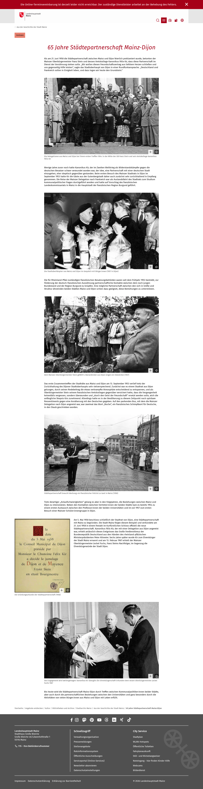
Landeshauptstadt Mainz (153, 781)
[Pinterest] (91, 720)
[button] (20, 35)
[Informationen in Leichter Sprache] (170, 20)
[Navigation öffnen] (164, 20)
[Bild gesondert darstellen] (150, 152)
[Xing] (122, 720)
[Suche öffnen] (158, 20)
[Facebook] (71, 720)
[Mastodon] (84, 720)
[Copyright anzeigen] (156, 152)
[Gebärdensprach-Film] (176, 20)
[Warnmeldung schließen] (186, 4)
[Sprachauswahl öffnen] (182, 20)
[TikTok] (129, 720)
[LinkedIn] (114, 720)
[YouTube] (99, 720)
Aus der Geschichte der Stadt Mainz (32, 27)
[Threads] (106, 720)
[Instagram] (76, 720)
